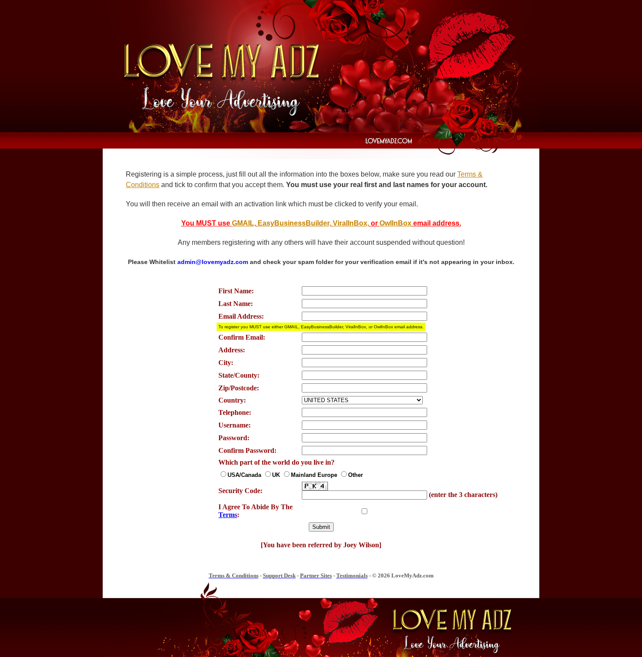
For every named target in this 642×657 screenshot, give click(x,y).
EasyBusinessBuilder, (294, 223)
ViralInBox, (351, 223)
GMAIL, (244, 223)
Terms (227, 514)
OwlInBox (395, 223)
